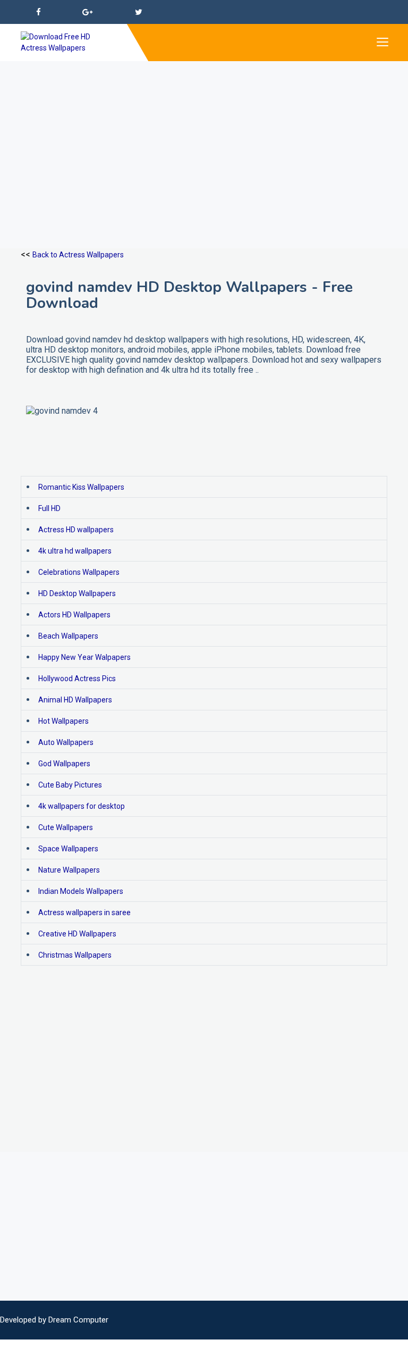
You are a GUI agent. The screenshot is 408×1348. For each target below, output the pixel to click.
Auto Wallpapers (66, 742)
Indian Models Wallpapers (80, 891)
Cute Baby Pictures (70, 785)
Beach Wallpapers (68, 636)
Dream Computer (78, 1320)
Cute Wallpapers (65, 827)
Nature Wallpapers (69, 870)
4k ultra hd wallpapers (75, 551)
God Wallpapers (64, 763)
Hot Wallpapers (63, 721)
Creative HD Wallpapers (77, 934)
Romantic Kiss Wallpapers (81, 487)
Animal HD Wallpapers (75, 700)
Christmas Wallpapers (75, 955)
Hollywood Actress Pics (77, 678)
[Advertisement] (204, 135)
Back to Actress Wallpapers (78, 254)
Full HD (49, 508)
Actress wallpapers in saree (84, 912)
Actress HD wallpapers (76, 529)
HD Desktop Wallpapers (77, 593)
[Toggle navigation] (382, 42)
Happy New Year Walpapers (84, 657)
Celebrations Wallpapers (79, 572)
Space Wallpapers (68, 848)
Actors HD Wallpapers (74, 614)
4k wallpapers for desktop (81, 806)
